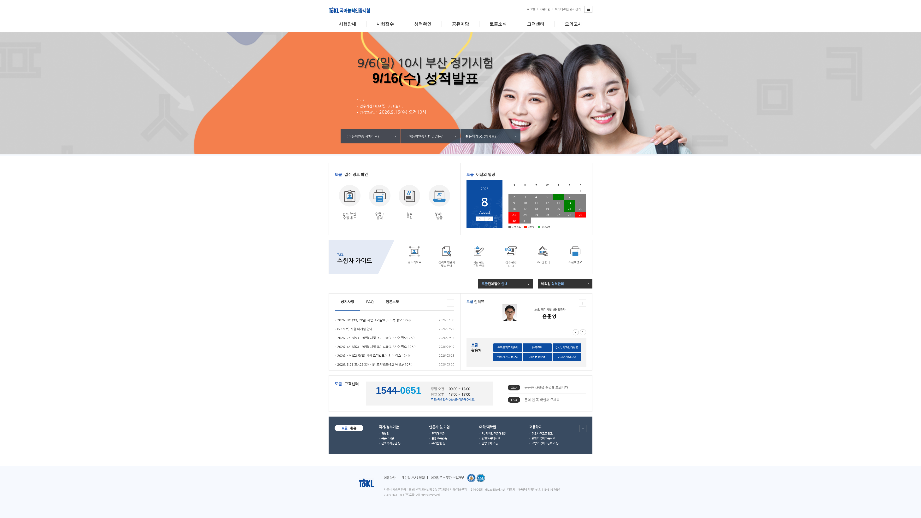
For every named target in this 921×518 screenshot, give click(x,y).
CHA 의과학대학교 (566, 347)
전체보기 (450, 303)
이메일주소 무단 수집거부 (447, 478)
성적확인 (422, 24)
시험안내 (347, 24)
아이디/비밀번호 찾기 (568, 9)
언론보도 (392, 302)
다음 (488, 218)
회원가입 (545, 9)
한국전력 (537, 347)
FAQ (370, 302)
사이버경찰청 (537, 357)
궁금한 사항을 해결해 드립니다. (547, 387)
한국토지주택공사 (507, 347)
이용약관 (389, 478)
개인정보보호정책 (413, 478)
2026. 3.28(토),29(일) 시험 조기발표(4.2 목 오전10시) (375, 364)
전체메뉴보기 (588, 9)
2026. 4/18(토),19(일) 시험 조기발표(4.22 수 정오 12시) (376, 346)
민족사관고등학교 (507, 357)
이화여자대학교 (567, 357)
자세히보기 (582, 303)
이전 (480, 218)
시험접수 (385, 24)
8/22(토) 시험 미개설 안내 (354, 329)
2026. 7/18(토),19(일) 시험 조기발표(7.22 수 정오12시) (376, 338)
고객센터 (535, 24)
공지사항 (347, 302)
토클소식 (498, 24)
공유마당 (460, 24)
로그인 (531, 9)
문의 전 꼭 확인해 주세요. (543, 400)
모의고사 (573, 24)
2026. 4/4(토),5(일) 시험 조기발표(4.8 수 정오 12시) (373, 355)
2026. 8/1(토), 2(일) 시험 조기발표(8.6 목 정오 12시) (374, 320)
